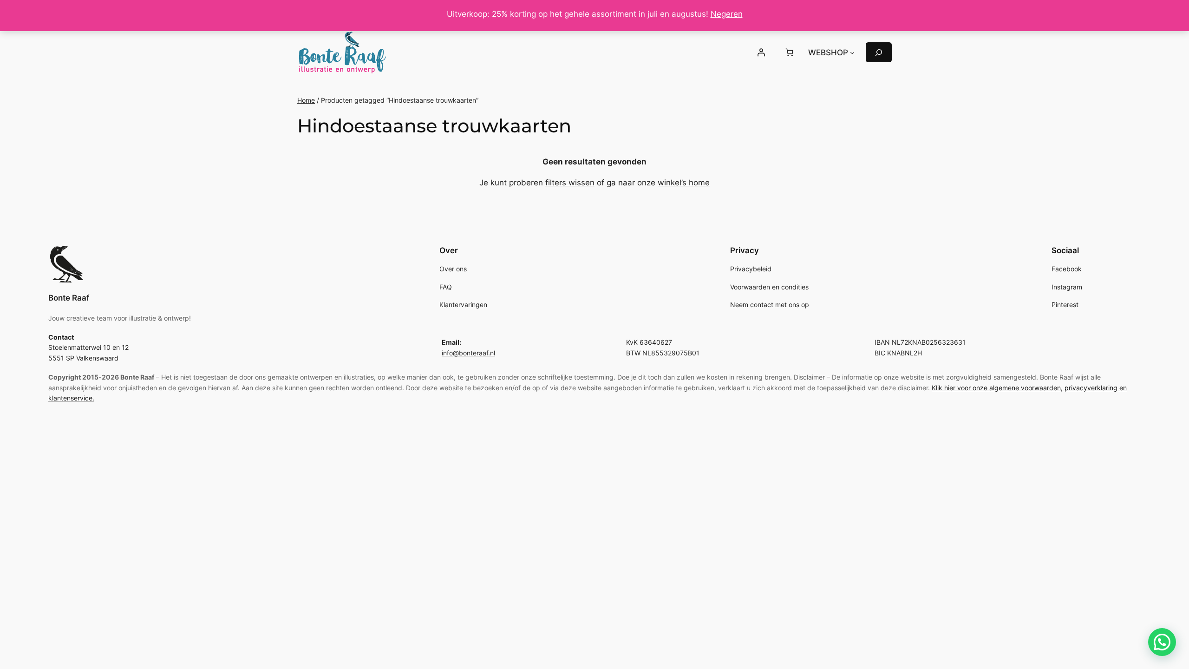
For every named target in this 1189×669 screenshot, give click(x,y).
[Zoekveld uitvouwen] (879, 52)
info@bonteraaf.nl (468, 353)
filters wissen (569, 182)
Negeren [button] (727, 14)
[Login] (761, 52)
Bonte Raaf (68, 297)
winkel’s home (684, 182)
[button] (1162, 642)
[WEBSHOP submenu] (852, 52)
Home (306, 100)
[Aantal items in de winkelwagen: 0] (789, 52)
